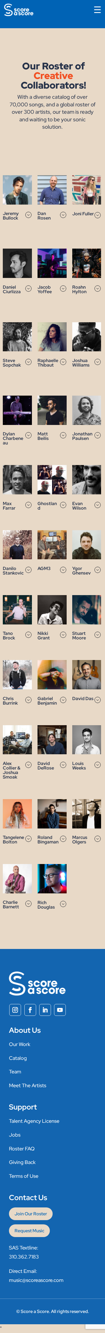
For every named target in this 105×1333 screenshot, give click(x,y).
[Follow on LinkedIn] (45, 1010)
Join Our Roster (31, 1214)
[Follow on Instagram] (15, 1010)
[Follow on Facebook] (30, 1010)
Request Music (29, 1231)
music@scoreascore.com (36, 1280)
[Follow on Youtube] (60, 1010)
